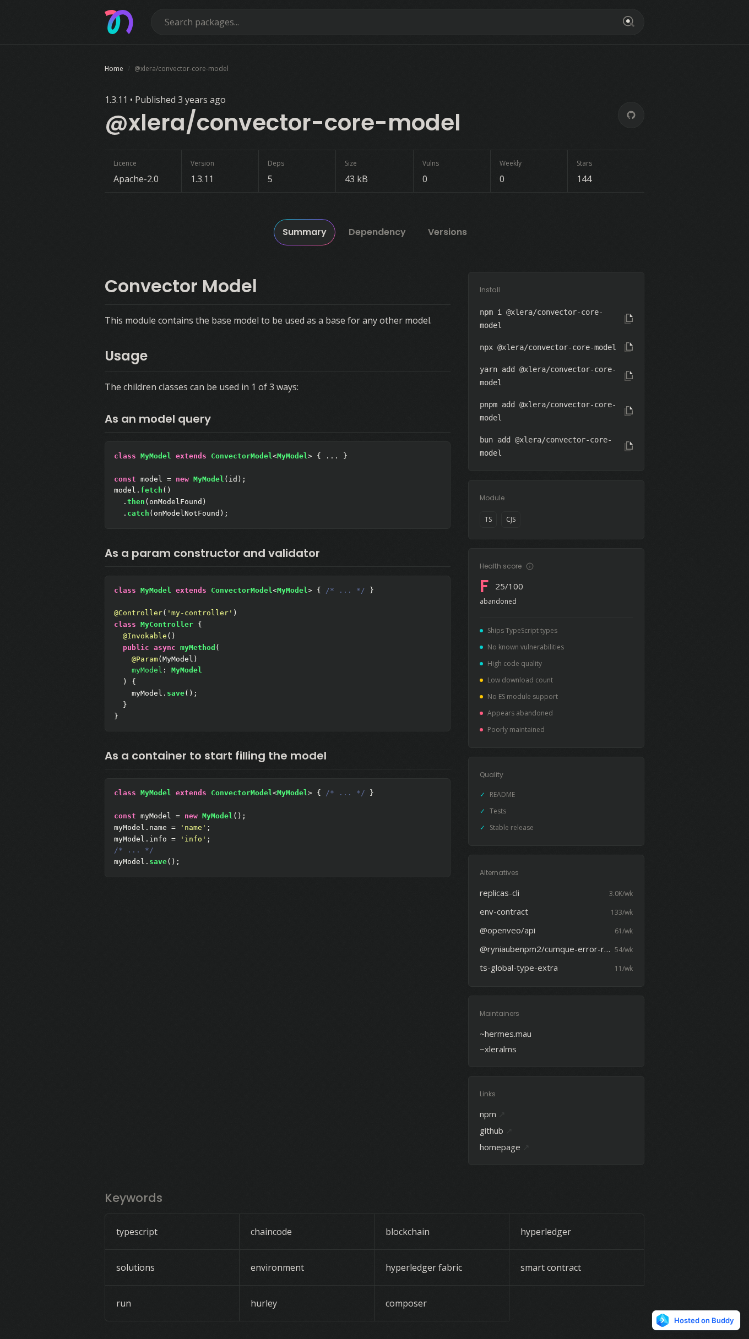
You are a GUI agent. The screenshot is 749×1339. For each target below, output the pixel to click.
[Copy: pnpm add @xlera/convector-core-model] (629, 411)
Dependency (377, 232)
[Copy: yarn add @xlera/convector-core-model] (629, 376)
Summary (305, 232)
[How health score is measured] (530, 566)
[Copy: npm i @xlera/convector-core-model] (629, 319)
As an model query (158, 419)
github (496, 1130)
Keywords (133, 1198)
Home (114, 68)
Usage (126, 356)
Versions (447, 232)
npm (493, 1113)
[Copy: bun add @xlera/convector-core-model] (629, 446)
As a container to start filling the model (216, 755)
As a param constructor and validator (212, 553)
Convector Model (181, 286)
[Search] (626, 22)
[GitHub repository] (631, 115)
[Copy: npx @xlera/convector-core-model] (629, 347)
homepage (505, 1146)
